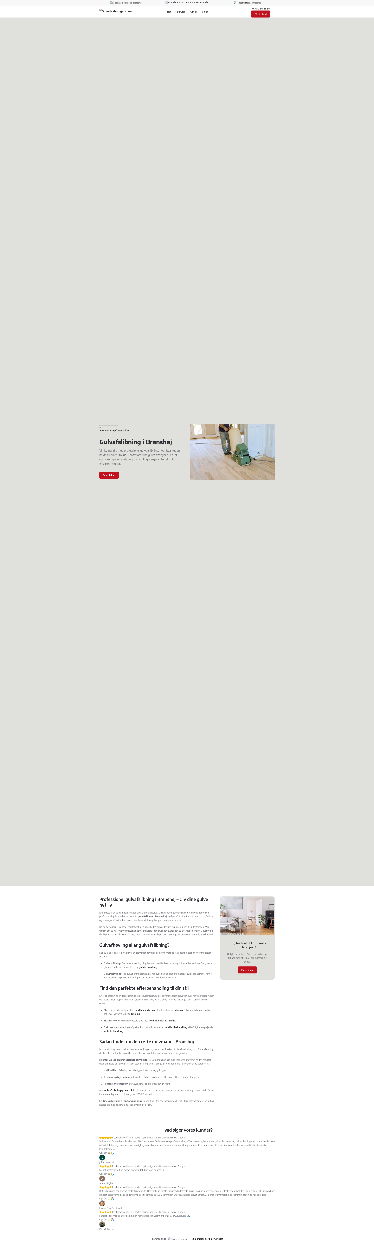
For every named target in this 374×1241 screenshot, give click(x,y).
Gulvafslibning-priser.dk (118, 1090)
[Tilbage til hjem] (117, 12)
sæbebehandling (113, 1031)
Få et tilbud (260, 14)
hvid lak (139, 1010)
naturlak (150, 1010)
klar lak (178, 1010)
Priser (169, 11)
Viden (205, 11)
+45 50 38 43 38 (261, 8)
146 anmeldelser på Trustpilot (207, 1238)
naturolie (170, 1020)
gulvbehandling (148, 967)
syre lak (135, 1013)
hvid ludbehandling (176, 1027)
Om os (194, 11)
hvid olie (154, 1020)
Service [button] (181, 11)
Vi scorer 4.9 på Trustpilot (196, 2)
